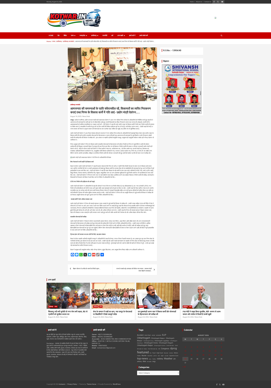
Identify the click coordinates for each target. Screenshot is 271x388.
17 (185, 355)
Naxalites (149, 355)
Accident (140, 335)
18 (191, 355)
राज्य (72, 35)
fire (150, 353)
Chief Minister (170, 345)
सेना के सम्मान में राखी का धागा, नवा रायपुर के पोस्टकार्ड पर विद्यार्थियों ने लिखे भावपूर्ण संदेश (112, 312)
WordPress (117, 384)
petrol (155, 355)
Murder (144, 356)
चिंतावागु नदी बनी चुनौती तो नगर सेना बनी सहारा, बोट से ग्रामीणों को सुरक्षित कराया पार (67, 312)
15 (215, 351)
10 (185, 351)
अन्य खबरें (120, 35)
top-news (142, 358)
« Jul (184, 367)
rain (159, 355)
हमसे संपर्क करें (144, 35)
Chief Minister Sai (152, 349)
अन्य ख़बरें (52, 279)
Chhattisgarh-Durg (148, 340)
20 (203, 355)
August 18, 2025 (75, 116)
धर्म (112, 35)
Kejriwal (166, 353)
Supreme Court (173, 355)
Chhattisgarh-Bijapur (158, 338)
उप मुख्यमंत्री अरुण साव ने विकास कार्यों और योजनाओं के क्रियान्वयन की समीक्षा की (157, 312)
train (150, 359)
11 (191, 351)
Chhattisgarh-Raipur (145, 345)
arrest (153, 335)
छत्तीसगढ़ (139, 361)
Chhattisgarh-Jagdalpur (161, 340)
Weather (168, 358)
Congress (165, 348)
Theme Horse (91, 384)
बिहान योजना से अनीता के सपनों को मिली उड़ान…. (86, 269)
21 (209, 355)
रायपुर (154, 361)
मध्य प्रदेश (149, 361)
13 (203, 351)
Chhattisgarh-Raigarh (166, 343)
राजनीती (104, 35)
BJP (164, 335)
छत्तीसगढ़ (93, 35)
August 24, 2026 (53, 317)
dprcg (173, 348)
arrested (158, 335)
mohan (171, 353)
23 (221, 355)
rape (162, 355)
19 (197, 355)
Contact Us (207, 2)
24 (185, 359)
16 (221, 351)
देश (58, 35)
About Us (199, 2)
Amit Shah (147, 335)
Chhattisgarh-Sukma (159, 345)
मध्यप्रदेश (82, 35)
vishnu (160, 358)
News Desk (86, 116)
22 (215, 355)
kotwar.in (62, 384)
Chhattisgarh (143, 338)
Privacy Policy (72, 384)
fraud (154, 353)
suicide (166, 355)
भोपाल (144, 361)
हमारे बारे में (132, 35)
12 (197, 351)
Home (192, 2)
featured (143, 352)
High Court (159, 353)
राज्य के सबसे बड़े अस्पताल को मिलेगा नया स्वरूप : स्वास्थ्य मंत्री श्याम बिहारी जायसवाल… (134, 270)
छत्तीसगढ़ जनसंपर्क (75, 105)
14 (209, 351)
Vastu (154, 359)
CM (159, 349)
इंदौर (174, 359)
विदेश (65, 35)
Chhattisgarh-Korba (151, 343)
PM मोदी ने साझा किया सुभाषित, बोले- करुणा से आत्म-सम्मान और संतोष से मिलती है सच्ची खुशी (202, 312)
